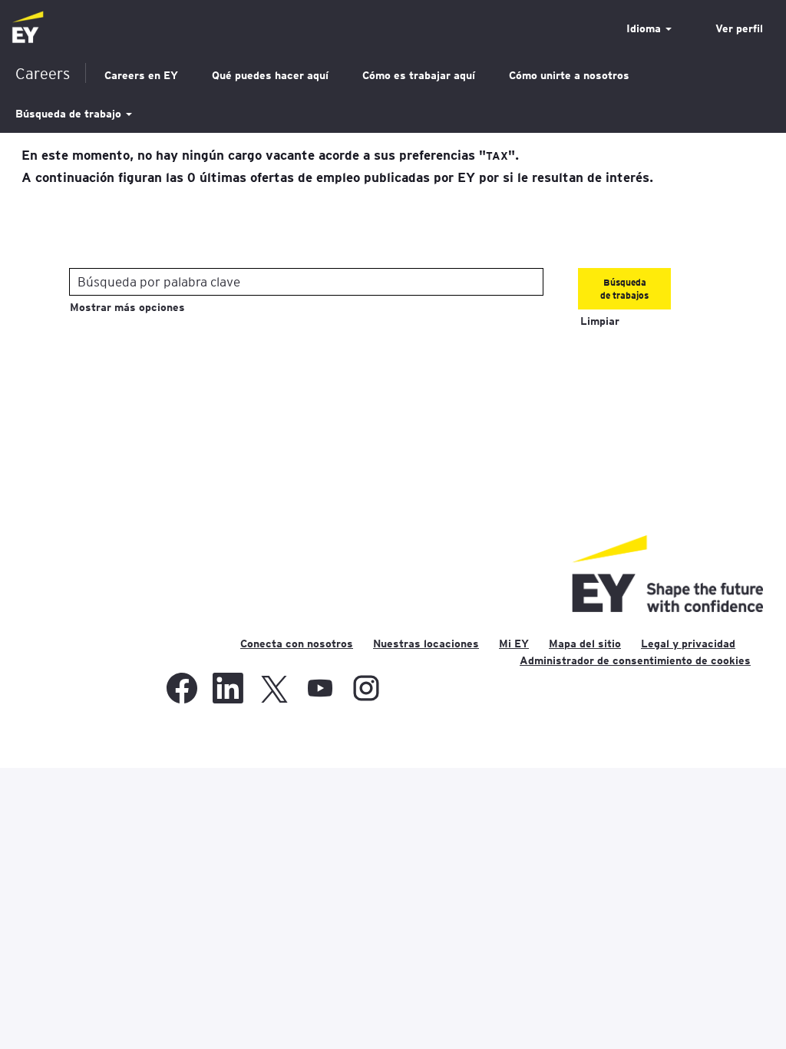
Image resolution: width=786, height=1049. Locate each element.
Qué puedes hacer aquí (270, 75)
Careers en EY (141, 75)
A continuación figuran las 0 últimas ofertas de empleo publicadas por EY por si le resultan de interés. (337, 176)
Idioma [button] (645, 28)
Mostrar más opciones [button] (127, 307)
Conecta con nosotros (296, 643)
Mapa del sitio (585, 643)
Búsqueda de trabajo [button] (69, 114)
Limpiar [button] (599, 321)
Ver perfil (739, 28)
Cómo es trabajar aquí (418, 75)
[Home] (28, 28)
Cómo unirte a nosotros (569, 75)
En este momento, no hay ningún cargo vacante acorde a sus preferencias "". (270, 154)
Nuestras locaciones (426, 643)
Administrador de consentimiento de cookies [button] (635, 660)
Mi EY (514, 643)
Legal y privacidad (688, 643)
